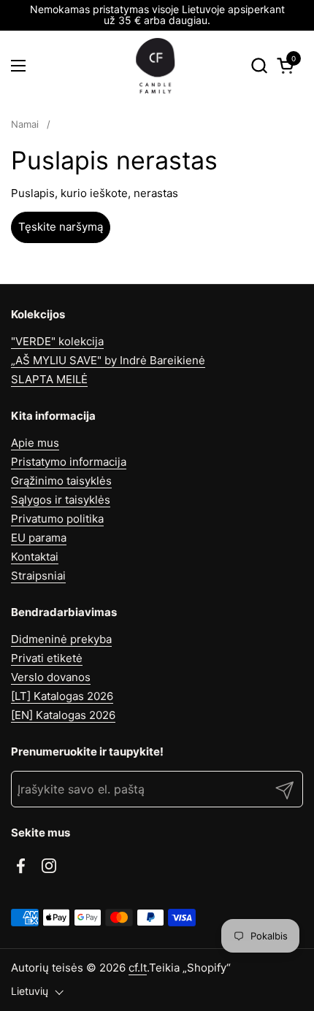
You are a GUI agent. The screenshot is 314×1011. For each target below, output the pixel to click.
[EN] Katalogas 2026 (63, 715)
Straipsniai (38, 576)
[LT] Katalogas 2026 (62, 696)
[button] (259, 65)
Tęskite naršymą (60, 227)
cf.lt (138, 968)
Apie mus (35, 443)
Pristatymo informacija (68, 462)
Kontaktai (34, 557)
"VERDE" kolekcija (57, 341)
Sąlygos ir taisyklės (60, 500)
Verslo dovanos (51, 677)
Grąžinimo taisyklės (61, 481)
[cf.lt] (155, 65)
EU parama (38, 538)
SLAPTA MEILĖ (49, 379)
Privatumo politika (57, 519)
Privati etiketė (47, 658)
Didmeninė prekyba (61, 639)
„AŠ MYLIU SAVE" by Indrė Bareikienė (108, 360)
